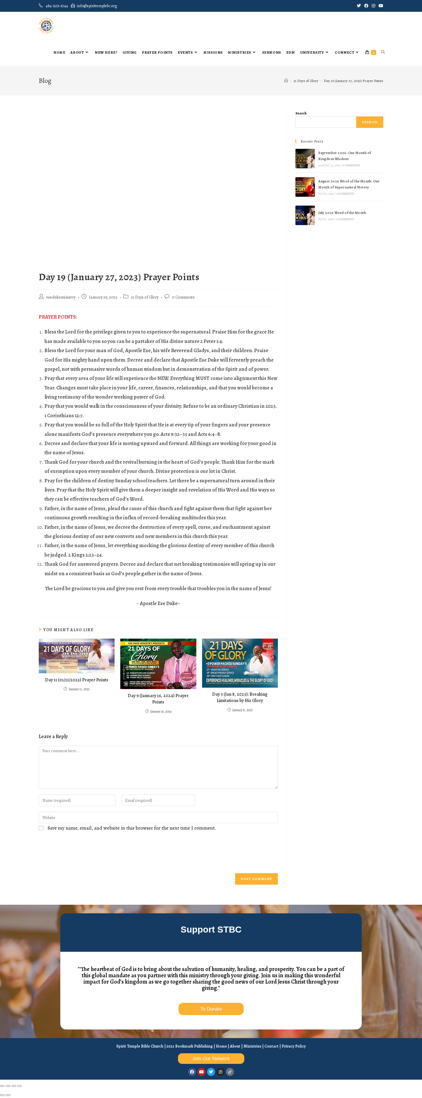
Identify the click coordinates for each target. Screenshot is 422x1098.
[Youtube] (202, 1072)
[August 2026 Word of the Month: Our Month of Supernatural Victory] (305, 187)
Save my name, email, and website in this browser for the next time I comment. (131, 827)
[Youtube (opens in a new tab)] (380, 6)
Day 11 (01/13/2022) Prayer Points (76, 680)
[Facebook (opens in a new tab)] (366, 6)
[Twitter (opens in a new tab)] (359, 6)
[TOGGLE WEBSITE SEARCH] (383, 52)
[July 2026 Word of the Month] (305, 215)
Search (301, 113)
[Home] (286, 80)
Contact (271, 1046)
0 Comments (183, 297)
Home (221, 1046)
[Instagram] (220, 1072)
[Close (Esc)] (19, 1086)
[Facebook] (192, 1072)
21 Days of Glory (144, 297)
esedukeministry (61, 297)
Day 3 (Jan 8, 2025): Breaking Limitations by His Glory (240, 697)
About (235, 1046)
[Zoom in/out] (2, 1086)
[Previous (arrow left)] (2, 1095)
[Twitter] (211, 1072)
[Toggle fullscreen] (8, 1086)
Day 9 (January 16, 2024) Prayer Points (158, 699)
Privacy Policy (294, 1046)
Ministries (252, 1046)
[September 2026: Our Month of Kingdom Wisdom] (305, 158)
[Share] (13, 1086)
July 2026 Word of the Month (342, 212)
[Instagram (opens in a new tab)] (373, 6)
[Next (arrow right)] (8, 1095)
